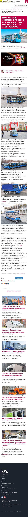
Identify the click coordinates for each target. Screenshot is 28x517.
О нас (2, 476)
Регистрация (17, 8)
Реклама (3, 478)
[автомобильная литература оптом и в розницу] (14, 59)
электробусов (10, 247)
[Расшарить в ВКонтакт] (1, 283)
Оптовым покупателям (7, 490)
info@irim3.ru (7, 505)
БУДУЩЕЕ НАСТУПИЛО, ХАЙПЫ (9, 489)
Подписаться (19, 278)
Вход (13, 8)
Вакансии (3, 480)
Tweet (7, 285)
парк (21, 245)
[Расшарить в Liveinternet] (6, 283)
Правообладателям (6, 494)
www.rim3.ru (21, 273)
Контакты (3, 481)
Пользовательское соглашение (9, 492)
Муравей (3, 201)
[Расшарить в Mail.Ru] (8, 283)
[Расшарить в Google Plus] (2, 283)
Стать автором (4, 487)
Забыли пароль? (24, 8)
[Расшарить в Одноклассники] (4, 283)
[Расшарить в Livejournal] (5, 283)
